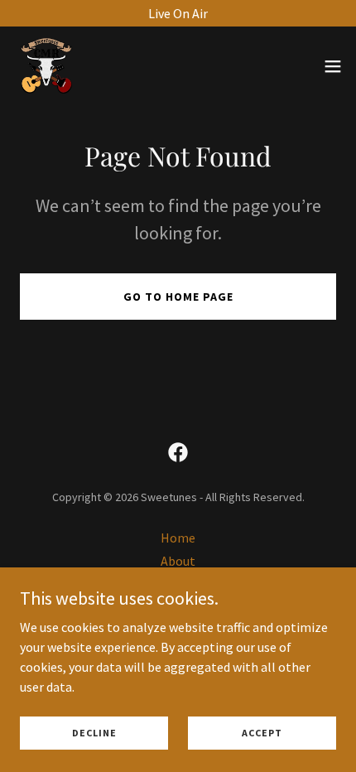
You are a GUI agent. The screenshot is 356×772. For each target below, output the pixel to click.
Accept (262, 732)
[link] (46, 66)
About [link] (178, 560)
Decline (94, 732)
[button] (332, 66)
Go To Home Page (178, 296)
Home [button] (178, 537)
